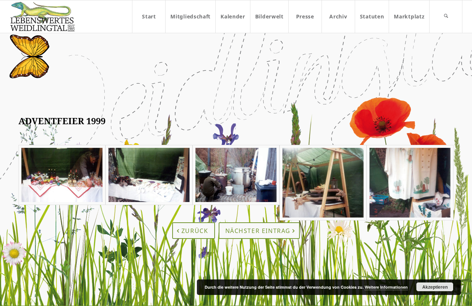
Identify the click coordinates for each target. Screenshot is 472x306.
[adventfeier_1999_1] (61, 182)
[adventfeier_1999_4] (323, 182)
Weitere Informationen (386, 287)
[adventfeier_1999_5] (410, 182)
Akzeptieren (435, 287)
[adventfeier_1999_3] (236, 182)
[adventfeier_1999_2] (148, 182)
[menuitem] (148, 16)
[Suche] (445, 16)
